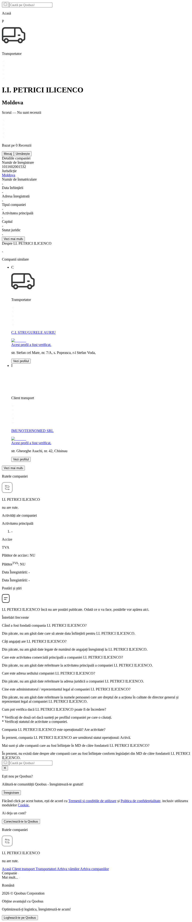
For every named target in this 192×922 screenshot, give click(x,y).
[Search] (5, 5)
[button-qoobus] (5, 768)
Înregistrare (11, 792)
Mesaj (8, 154)
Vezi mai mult (13, 239)
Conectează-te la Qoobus (21, 821)
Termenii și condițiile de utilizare (92, 801)
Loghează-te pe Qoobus (20, 917)
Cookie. (24, 805)
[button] (96, 885)
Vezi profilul (21, 361)
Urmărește (23, 154)
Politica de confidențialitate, (141, 801)
